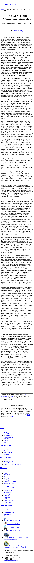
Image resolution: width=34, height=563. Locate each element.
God (5, 471)
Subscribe (6, 438)
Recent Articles (8, 434)
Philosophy (7, 494)
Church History (6, 505)
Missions (6, 495)
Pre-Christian (7, 509)
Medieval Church (9, 512)
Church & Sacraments (10, 481)
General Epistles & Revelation (12, 464)
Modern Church (8, 516)
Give (5, 442)
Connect (6, 440)
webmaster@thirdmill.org (11, 560)
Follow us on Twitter (13, 527)
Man (5, 476)
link (12, 416)
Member (11, 537)
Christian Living (8, 500)
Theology (3, 468)
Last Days (6, 480)
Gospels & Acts (8, 461)
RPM (28, 415)
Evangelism (7, 497)
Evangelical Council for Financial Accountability (17, 538)
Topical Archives (8, 437)
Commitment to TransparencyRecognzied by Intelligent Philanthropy (15, 546)
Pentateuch (7, 449)
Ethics (5, 498)
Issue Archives (8, 435)
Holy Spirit (7, 475)
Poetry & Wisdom (9, 452)
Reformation (7, 514)
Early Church (7, 511)
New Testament (5, 458)
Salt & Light (7, 502)
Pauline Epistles (8, 463)
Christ (5, 473)
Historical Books (8, 451)
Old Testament (5, 445)
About (5, 432)
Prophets (6, 454)
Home (2, 428)
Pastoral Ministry (8, 490)
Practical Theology (7, 487)
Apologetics (7, 492)
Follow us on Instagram (13, 530)
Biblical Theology (9, 483)
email (22, 398)
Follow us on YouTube (13, 524)
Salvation (6, 478)
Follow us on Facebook (13, 520)
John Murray (18, 31)
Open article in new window (8, 4)
